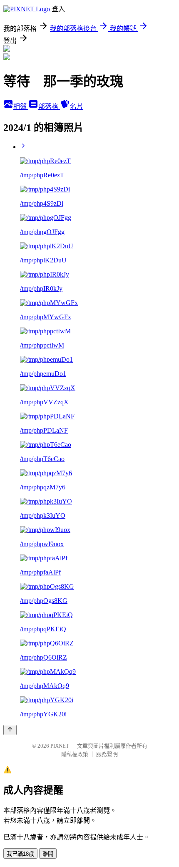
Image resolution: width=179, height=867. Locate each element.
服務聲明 (107, 754)
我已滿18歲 (20, 854)
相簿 (20, 106)
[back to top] (10, 730)
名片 (76, 106)
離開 (47, 854)
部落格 (49, 106)
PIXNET (59, 746)
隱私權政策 (74, 754)
